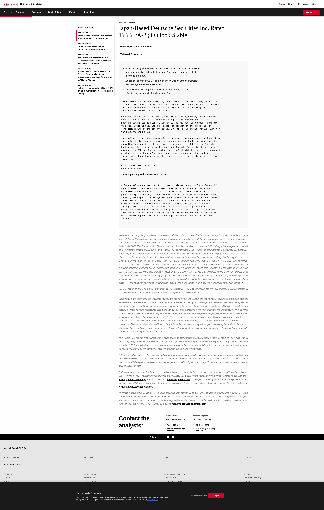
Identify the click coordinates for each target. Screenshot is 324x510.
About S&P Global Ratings (13, 457)
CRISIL (166, 457)
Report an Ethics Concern (173, 481)
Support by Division (170, 478)
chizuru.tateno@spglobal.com (176, 430)
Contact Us (303, 4)
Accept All (216, 496)
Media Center (88, 457)
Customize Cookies (199, 496)
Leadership (248, 481)
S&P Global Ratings (15, 448)
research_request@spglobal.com (189, 404)
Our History (8, 478)
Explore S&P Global (32, 4)
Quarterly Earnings (90, 481)
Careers (247, 474)
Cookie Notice (152, 500)
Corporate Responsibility (252, 478)
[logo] (11, 4)
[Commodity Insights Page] (163, 437)
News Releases (89, 478)
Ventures (7, 481)
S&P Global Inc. (13, 465)
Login (317, 4)
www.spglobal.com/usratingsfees (136, 386)
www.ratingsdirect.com (178, 379)
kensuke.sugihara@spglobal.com (205, 430)
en (292, 4)
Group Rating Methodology (139, 174)
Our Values (8, 474)
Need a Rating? (311, 12)
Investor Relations (90, 474)
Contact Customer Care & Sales (175, 474)
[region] (162, 496)
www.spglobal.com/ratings (132, 379)
